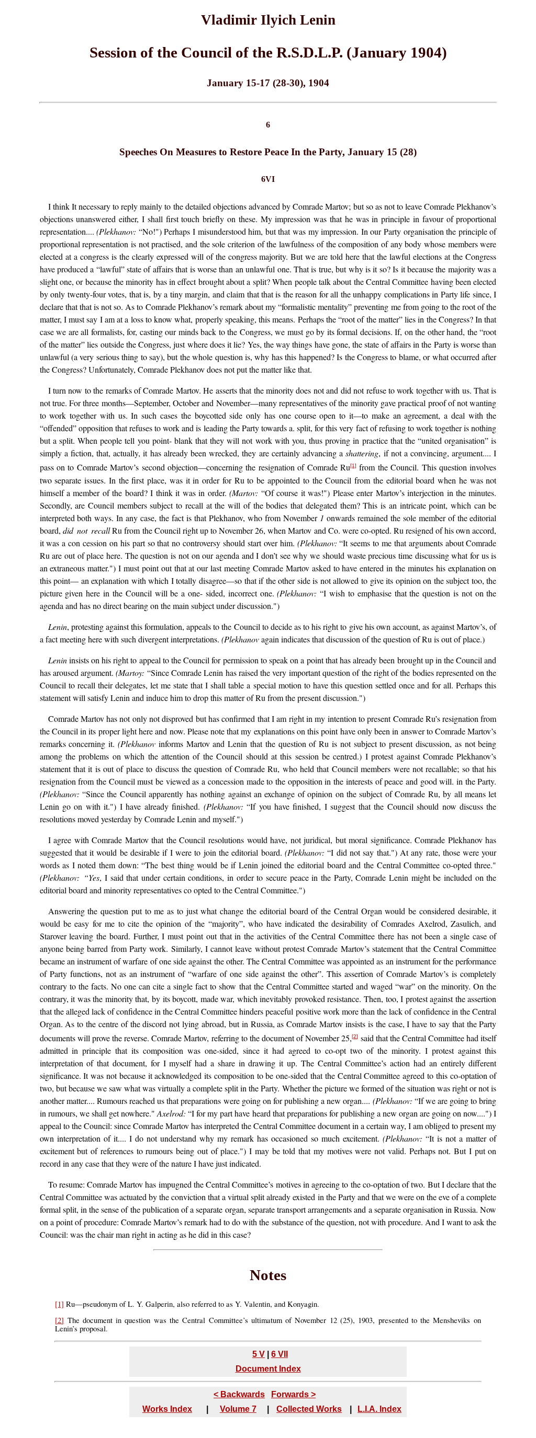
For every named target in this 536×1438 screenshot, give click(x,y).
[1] (353, 465)
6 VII (279, 1354)
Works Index (167, 1409)
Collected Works (309, 1409)
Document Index (268, 1368)
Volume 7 (238, 1409)
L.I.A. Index (379, 1409)
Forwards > (293, 1394)
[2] (355, 1036)
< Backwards (239, 1394)
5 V (258, 1354)
